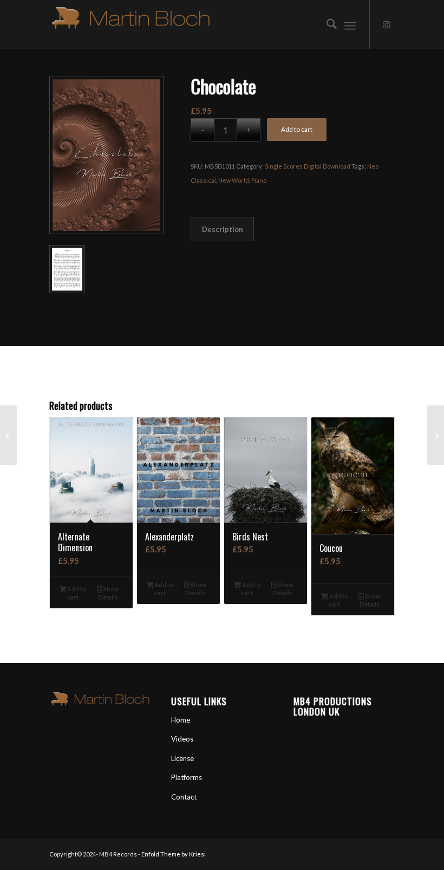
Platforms (186, 777)
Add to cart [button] (76, 593)
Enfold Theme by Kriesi (173, 854)
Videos (182, 738)
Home (180, 720)
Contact (184, 796)
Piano (258, 180)
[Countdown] (435, 435)
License (182, 758)
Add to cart (296, 129)
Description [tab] (222, 229)
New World (233, 180)
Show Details (108, 593)
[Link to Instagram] (386, 24)
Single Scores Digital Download (307, 166)
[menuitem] (326, 24)
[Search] (326, 24)
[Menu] (350, 24)
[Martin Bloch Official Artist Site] (130, 24)
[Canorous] (8, 435)
